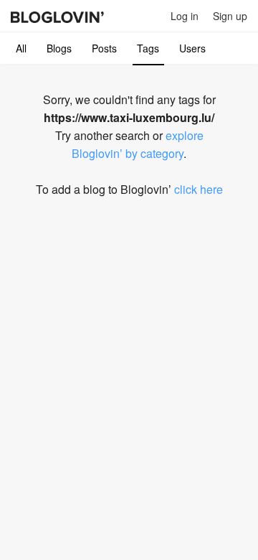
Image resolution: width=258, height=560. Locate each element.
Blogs (59, 48)
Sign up (230, 16)
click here (198, 189)
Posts (104, 48)
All (21, 48)
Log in (185, 16)
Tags (148, 48)
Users (192, 48)
